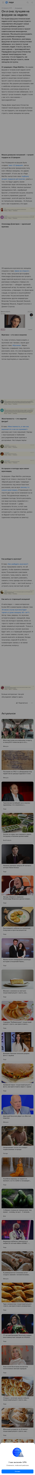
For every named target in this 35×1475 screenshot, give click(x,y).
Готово (17, 1471)
